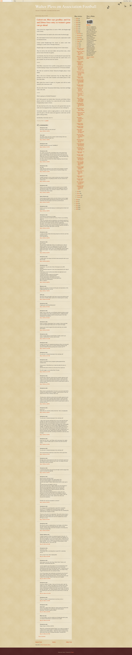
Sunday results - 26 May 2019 (80, 77)
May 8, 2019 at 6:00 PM (45, 261)
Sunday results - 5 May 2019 (80, 176)
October (79, 37)
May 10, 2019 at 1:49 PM (45, 600)
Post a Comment (42, 636)
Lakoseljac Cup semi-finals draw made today (80, 148)
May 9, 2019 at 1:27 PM (45, 384)
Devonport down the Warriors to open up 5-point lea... (80, 105)
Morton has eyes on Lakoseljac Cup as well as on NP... (80, 58)
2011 (77, 205)
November (79, 35)
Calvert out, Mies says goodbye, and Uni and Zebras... (80, 163)
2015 (77, 201)
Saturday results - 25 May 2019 (80, 85)
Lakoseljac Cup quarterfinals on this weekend (80, 158)
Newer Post (38, 642)
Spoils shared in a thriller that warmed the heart (80, 172)
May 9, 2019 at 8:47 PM (45, 519)
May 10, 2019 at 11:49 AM (45, 578)
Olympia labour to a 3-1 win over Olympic (80, 140)
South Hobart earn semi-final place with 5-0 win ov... (80, 144)
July (78, 43)
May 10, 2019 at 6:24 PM (45, 620)
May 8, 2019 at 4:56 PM (45, 237)
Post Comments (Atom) (45, 644)
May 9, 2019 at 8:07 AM (45, 306)
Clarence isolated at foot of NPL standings (80, 168)
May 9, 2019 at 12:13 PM (45, 371)
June (78, 44)
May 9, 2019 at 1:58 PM (45, 403)
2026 (77, 18)
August (78, 41)
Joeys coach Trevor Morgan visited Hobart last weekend (80, 100)
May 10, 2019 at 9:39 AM (45, 556)
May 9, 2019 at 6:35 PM (45, 502)
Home (54, 642)
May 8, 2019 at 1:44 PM (45, 131)
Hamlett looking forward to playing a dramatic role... (80, 63)
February (79, 195)
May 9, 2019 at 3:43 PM (45, 434)
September (79, 39)
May (78, 46)
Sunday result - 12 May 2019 (80, 152)
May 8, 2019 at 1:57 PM (45, 147)
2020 (77, 30)
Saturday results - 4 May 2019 (80, 179)
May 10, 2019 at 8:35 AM (45, 544)
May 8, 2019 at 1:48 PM (45, 139)
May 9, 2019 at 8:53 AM (45, 317)
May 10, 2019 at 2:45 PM (45, 611)
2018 (77, 199)
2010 (77, 207)
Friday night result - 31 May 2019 (80, 49)
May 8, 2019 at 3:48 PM (45, 210)
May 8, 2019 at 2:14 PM (45, 171)
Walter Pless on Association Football (65, 6)
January (79, 197)
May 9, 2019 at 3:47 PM (45, 444)
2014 (77, 203)
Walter (89, 25)
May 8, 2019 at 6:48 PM (45, 282)
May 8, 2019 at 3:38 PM (45, 192)
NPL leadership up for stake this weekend (80, 183)
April (78, 191)
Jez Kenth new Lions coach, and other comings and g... (80, 68)
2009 (77, 209)
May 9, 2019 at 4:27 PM (45, 454)
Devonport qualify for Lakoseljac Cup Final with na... (80, 81)
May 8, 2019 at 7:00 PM (45, 290)
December (79, 33)
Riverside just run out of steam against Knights (80, 109)
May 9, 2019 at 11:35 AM (45, 348)
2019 (77, 31)
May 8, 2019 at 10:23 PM (45, 299)
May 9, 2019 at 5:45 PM (45, 472)
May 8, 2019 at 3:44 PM (45, 202)
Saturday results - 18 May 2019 (80, 127)
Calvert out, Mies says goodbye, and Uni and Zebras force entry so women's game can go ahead (53, 22)
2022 (77, 26)
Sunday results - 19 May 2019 (80, 124)
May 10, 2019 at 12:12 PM (45, 593)
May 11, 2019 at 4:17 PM (45, 633)
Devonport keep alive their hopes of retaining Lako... (80, 136)
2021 (77, 28)
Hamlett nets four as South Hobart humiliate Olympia (80, 73)
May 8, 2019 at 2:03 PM (45, 161)
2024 (77, 22)
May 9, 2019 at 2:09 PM (45, 412)
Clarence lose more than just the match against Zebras (80, 114)
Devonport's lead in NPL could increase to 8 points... (80, 53)
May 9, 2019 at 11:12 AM (45, 338)
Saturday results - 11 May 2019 (80, 155)
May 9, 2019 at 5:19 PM (45, 464)
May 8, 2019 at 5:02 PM (45, 252)
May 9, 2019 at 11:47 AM (45, 355)
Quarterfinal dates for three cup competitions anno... (80, 187)
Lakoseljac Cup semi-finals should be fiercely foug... (80, 89)
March (78, 193)
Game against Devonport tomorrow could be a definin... (80, 131)
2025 (77, 20)
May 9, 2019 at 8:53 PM (45, 530)
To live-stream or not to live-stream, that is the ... (80, 94)
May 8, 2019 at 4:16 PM (45, 228)
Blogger (72, 652)
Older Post (69, 642)
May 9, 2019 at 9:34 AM (45, 330)
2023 (77, 24)
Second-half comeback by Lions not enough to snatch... (80, 119)
